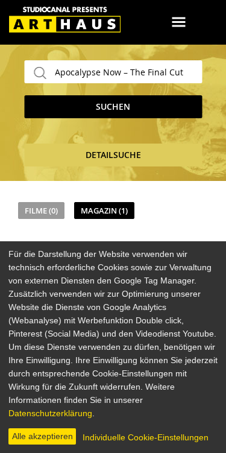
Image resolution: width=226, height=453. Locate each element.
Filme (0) (41, 210)
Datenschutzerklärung (50, 413)
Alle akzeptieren (42, 436)
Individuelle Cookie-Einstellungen (146, 437)
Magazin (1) (104, 210)
